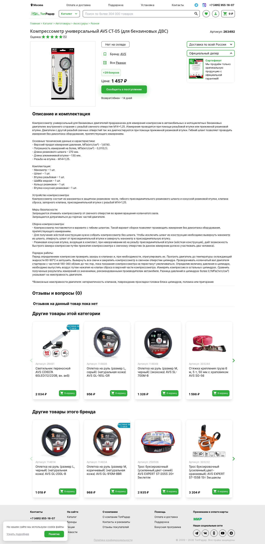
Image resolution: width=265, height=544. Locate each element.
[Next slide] (233, 360)
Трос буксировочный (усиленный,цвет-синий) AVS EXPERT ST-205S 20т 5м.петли (156, 472)
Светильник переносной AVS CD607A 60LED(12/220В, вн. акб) (53, 372)
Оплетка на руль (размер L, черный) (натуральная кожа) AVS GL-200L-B (55, 470)
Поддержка (115, 4)
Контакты (178, 4)
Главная (35, 23)
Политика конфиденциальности (113, 539)
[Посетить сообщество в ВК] (205, 533)
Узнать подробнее (18, 534)
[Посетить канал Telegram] (196, 533)
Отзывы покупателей (116, 526)
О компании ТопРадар (116, 516)
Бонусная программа (167, 526)
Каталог (48, 23)
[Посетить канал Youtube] (222, 533)
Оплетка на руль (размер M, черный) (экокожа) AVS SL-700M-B (158, 372)
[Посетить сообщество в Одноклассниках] (214, 533)
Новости (72, 532)
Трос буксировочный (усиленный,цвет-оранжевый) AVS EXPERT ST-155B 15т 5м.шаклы (207, 472)
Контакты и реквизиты (116, 521)
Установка (147, 4)
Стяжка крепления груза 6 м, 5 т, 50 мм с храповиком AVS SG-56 (208, 372)
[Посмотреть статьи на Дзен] (231, 533)
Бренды (72, 521)
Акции (71, 526)
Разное (95, 23)
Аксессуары (80, 23)
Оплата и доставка (78, 4)
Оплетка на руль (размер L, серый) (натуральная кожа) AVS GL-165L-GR (106, 372)
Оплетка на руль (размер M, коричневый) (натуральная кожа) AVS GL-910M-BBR (107, 470)
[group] (62, 74)
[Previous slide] (31, 360)
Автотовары (63, 23)
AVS (123, 54)
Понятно (54, 534)
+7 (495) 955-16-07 (42, 518)
